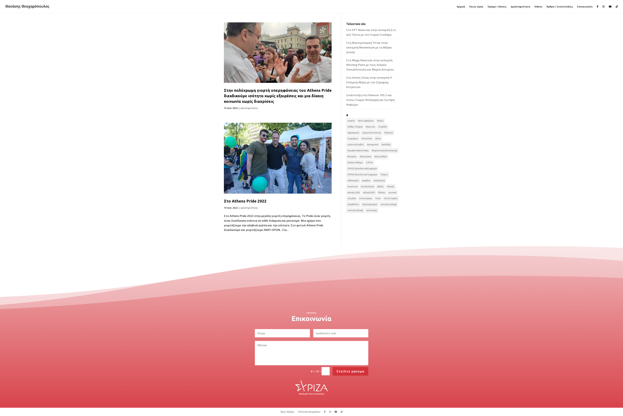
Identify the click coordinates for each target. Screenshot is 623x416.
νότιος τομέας (390, 198)
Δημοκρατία (353, 132)
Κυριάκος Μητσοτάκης (358, 150)
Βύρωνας (370, 126)
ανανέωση (353, 186)
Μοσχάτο (352, 156)
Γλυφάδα (382, 126)
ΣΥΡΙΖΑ (369, 162)
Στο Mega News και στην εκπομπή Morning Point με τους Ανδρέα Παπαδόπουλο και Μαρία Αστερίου (370, 64)
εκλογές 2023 (354, 192)
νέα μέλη (352, 198)
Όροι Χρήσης (287, 411)
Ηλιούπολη (366, 138)
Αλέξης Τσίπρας (355, 126)
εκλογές (390, 186)
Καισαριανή (372, 144)
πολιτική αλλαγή (355, 210)
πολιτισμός (371, 210)
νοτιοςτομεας (365, 198)
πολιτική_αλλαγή (389, 204)
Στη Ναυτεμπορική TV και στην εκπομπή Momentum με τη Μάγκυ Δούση (369, 47)
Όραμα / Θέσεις (497, 6)
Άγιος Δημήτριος (366, 120)
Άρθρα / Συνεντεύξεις (560, 6)
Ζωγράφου (353, 138)
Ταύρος (384, 174)
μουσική (392, 192)
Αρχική (461, 6)
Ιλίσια (378, 138)
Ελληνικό (389, 132)
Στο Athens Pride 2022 (245, 201)
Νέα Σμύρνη (365, 156)
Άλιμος (380, 120)
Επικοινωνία (584, 6)
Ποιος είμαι (476, 6)
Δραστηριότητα (520, 6)
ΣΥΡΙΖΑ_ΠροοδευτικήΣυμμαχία (362, 168)
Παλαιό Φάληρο (355, 162)
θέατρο (381, 192)
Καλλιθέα (386, 144)
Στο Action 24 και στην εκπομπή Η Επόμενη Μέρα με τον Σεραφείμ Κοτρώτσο (369, 82)
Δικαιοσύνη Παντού (371, 132)
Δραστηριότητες (249, 108)
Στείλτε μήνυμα (350, 371)
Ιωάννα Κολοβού (356, 144)
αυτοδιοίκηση (367, 186)
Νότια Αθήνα (381, 156)
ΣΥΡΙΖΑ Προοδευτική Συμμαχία (362, 174)
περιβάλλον (353, 204)
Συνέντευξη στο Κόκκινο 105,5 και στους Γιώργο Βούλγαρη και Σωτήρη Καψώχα (370, 99)
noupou (351, 120)
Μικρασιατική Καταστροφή (384, 150)
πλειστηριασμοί (369, 204)
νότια (378, 198)
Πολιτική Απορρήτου (309, 411)
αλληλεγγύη (379, 180)
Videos (538, 6)
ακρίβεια (366, 180)
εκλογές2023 (369, 192)
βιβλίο (380, 186)
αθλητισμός (353, 180)
